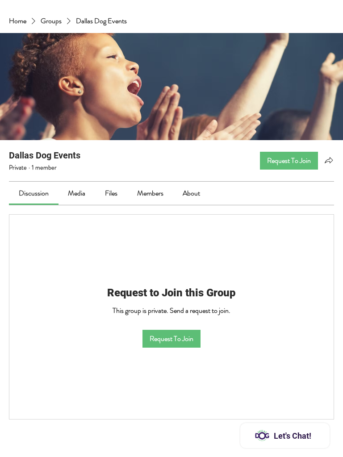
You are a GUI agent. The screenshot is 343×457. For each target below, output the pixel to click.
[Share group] (328, 160)
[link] (34, 193)
